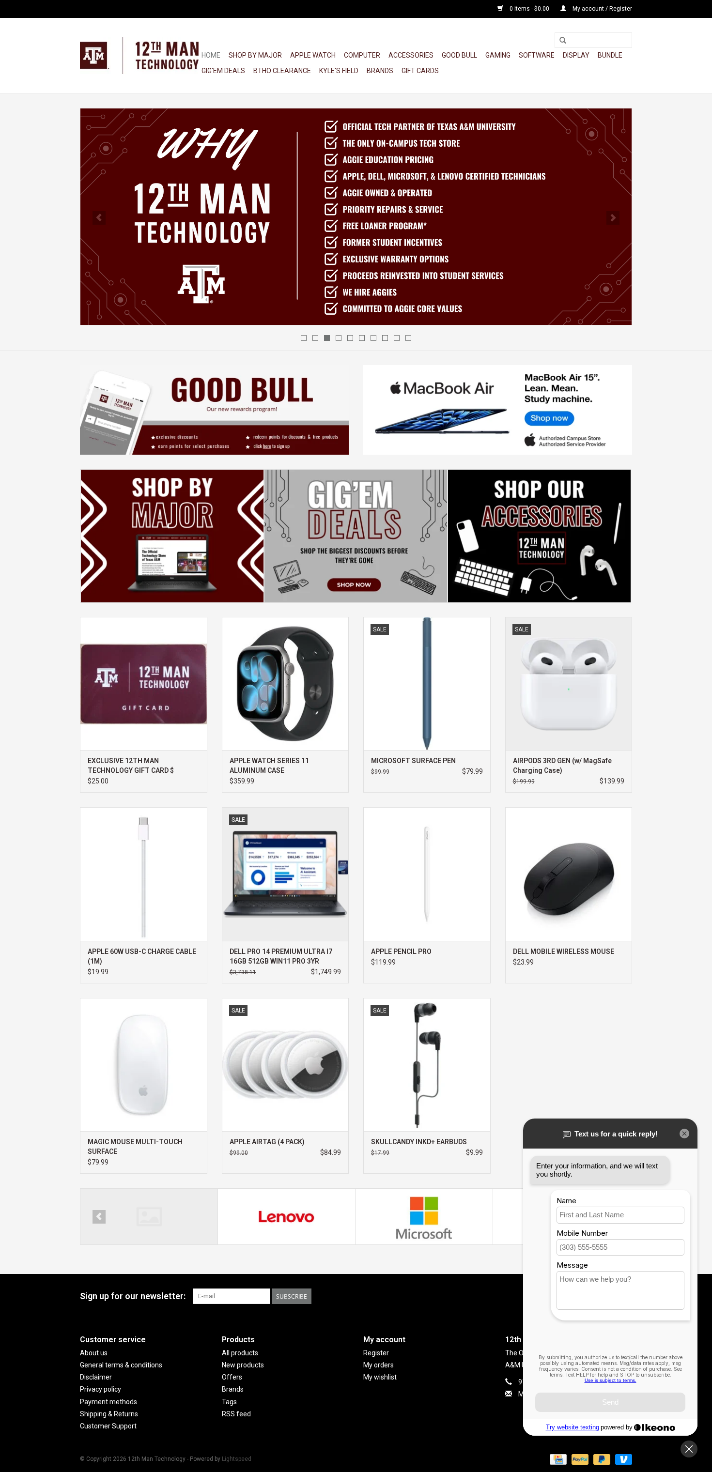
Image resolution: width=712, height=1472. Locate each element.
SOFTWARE (537, 55)
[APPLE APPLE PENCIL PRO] (427, 873)
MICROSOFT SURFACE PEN (413, 761)
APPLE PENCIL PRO (401, 951)
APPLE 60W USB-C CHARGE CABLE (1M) (142, 956)
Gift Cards (420, 71)
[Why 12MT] (356, 216)
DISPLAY (576, 55)
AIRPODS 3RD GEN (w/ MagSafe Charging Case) (562, 765)
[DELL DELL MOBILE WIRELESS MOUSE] (569, 873)
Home (210, 55)
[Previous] (99, 218)
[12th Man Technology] (139, 55)
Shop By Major (255, 55)
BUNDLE (610, 55)
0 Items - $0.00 (529, 8)
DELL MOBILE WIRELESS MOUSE (563, 951)
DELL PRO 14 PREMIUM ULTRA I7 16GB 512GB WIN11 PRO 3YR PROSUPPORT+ (281, 957)
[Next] (612, 218)
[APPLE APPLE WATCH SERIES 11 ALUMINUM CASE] (285, 683)
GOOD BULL (459, 55)
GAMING (498, 55)
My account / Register (601, 8)
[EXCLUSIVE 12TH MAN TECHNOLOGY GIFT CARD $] (143, 683)
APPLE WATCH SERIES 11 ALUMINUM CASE (269, 765)
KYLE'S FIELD (338, 71)
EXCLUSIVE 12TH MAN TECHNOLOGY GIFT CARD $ (131, 765)
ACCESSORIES (410, 55)
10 (408, 338)
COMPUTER (362, 55)
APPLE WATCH (313, 55)
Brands (380, 71)
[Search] (563, 40)
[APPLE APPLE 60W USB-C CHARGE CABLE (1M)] (143, 873)
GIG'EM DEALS (223, 71)
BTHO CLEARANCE (282, 71)
